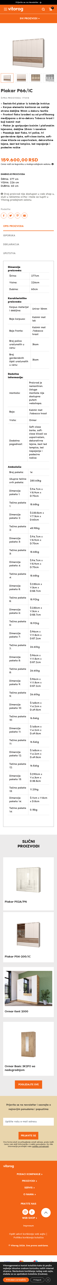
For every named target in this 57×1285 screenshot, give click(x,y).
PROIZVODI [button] (28, 1181)
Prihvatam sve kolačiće (16, 1280)
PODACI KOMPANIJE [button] (28, 1174)
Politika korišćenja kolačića (29, 1237)
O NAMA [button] (28, 1194)
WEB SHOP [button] (28, 1218)
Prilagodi (37, 1280)
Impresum (28, 1226)
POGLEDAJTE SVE (28, 1084)
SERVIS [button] (28, 1187)
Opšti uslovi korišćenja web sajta (27, 1234)
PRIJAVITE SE (28, 1135)
